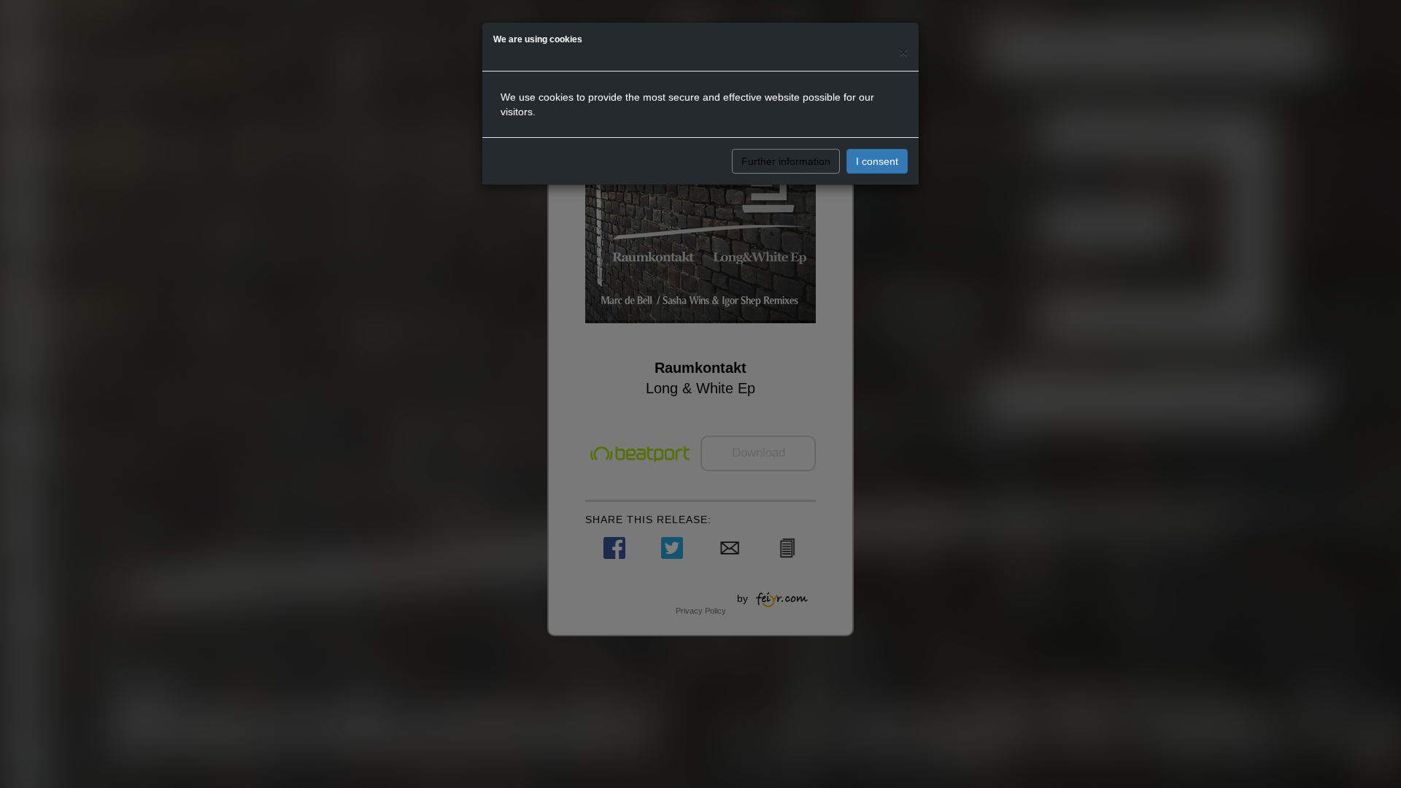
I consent (877, 161)
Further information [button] (785, 161)
